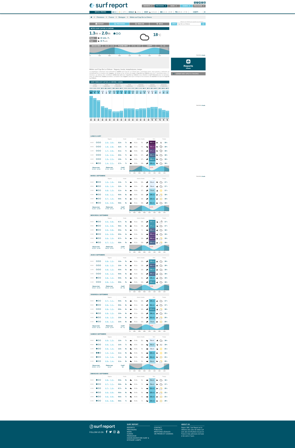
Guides (130, 434)
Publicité (158, 430)
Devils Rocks (100, 12)
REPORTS (131, 427)
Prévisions (100, 17)
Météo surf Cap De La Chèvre (141, 17)
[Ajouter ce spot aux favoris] (203, 24)
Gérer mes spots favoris (187, 74)
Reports (188, 66)
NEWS (129, 432)
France (111, 17)
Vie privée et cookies (163, 434)
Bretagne (122, 17)
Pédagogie (131, 436)
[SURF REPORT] (102, 428)
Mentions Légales (162, 432)
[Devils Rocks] (204, 12)
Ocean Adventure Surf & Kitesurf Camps (138, 439)
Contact (158, 427)
